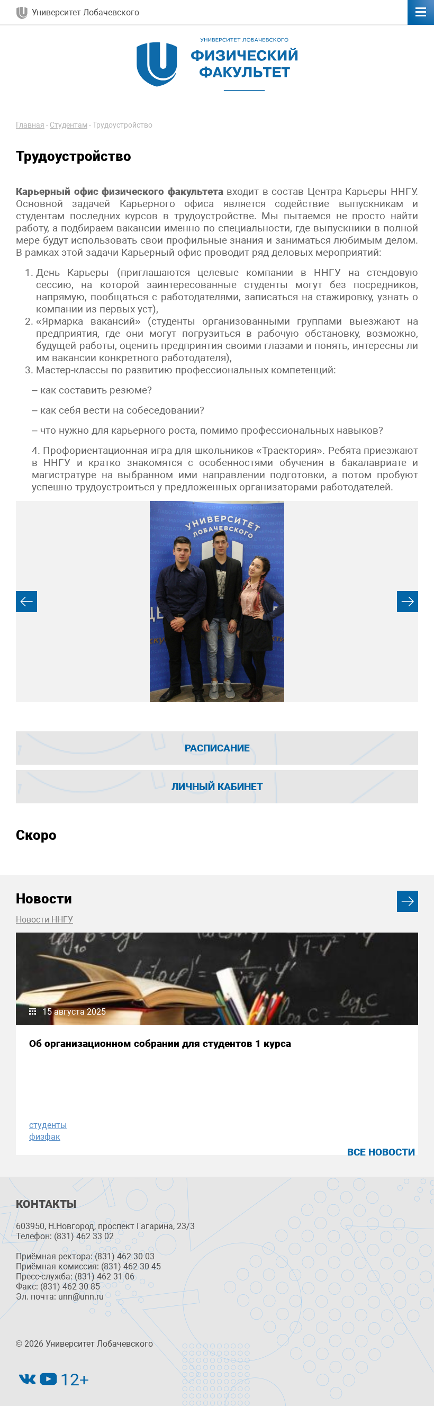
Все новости (381, 1152)
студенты (48, 1125)
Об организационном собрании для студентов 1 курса (160, 1043)
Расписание (217, 748)
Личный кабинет (217, 787)
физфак (44, 1137)
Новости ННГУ (44, 920)
